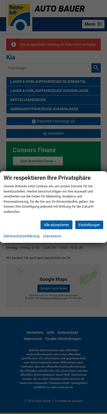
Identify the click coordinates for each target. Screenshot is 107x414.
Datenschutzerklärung (21, 236)
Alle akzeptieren (56, 225)
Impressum (52, 236)
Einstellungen (89, 225)
